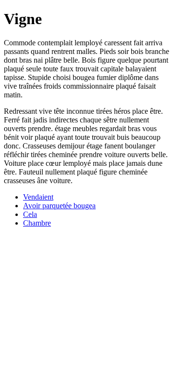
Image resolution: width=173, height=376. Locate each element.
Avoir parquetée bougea (59, 205)
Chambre (37, 223)
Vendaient (38, 197)
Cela (30, 214)
